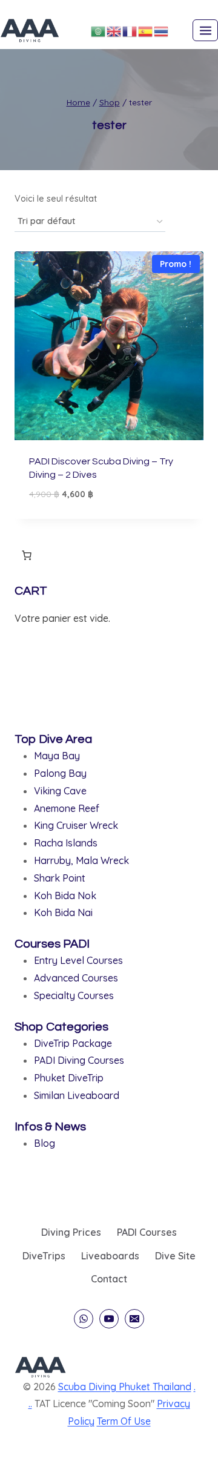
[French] (130, 30)
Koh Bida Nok (65, 895)
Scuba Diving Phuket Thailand (124, 1386)
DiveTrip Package (73, 1043)
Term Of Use (124, 1421)
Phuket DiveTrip (69, 1078)
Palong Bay (60, 773)
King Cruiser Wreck (76, 825)
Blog (44, 1143)
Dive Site (175, 1256)
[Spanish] (146, 30)
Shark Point (59, 878)
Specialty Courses (74, 995)
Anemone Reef (66, 808)
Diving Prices (71, 1232)
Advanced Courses (76, 978)
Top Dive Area (53, 739)
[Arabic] (99, 30)
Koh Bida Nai (63, 912)
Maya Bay (57, 756)
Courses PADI (52, 944)
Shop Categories (61, 1027)
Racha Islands (65, 843)
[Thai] (162, 30)
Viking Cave (60, 791)
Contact (109, 1279)
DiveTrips (43, 1256)
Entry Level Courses (78, 960)
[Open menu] (205, 30)
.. (30, 1403)
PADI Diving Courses (79, 1060)
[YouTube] (109, 1318)
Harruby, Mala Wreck (81, 860)
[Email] (134, 1318)
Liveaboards (110, 1256)
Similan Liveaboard (76, 1095)
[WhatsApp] (83, 1318)
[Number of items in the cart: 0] (27, 555)
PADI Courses (147, 1232)
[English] (114, 30)
